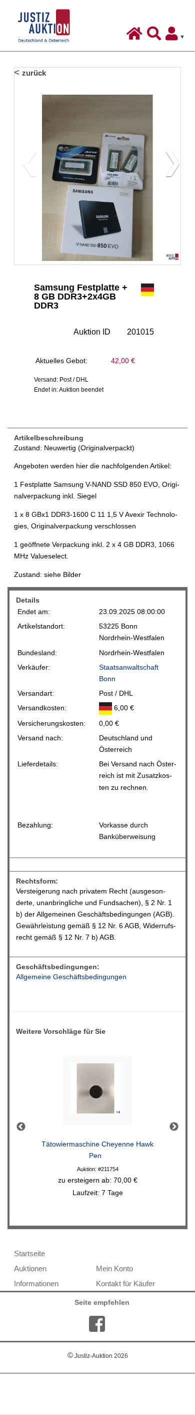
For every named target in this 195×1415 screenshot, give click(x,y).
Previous (21, 1127)
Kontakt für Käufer (125, 1283)
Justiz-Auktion (98, 1355)
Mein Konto (114, 1268)
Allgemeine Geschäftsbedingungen (71, 977)
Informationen (36, 1283)
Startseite (29, 1253)
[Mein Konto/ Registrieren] (177, 36)
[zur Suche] (155, 36)
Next (174, 1127)
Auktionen (30, 1268)
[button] (169, 166)
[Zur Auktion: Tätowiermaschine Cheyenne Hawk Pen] (97, 1093)
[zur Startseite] (135, 36)
